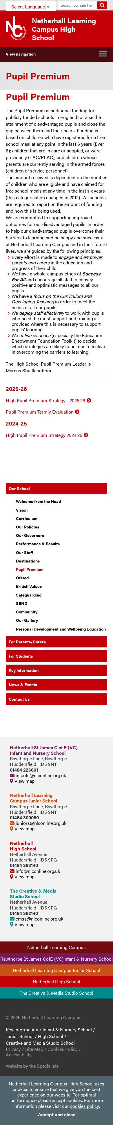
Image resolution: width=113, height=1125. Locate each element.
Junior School (20, 1036)
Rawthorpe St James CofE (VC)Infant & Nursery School (56, 958)
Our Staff (24, 552)
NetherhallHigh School (23, 846)
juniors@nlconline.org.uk (40, 823)
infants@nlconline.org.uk (40, 775)
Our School (19, 488)
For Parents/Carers (27, 642)
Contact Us (19, 699)
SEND (21, 603)
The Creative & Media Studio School (56, 992)
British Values (29, 586)
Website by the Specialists (32, 1065)
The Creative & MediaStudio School (33, 893)
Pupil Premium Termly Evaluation (40, 411)
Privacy (13, 1049)
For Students (21, 656)
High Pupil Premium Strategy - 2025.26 (45, 400)
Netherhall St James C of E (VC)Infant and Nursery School (44, 750)
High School (50, 1036)
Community (26, 612)
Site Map (34, 1049)
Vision (22, 510)
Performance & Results (38, 544)
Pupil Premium (29, 569)
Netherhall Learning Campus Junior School (56, 970)
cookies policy (84, 1106)
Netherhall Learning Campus (56, 947)
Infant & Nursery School (67, 1029)
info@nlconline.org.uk (37, 871)
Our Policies (27, 527)
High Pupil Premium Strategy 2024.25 (44, 435)
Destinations (28, 561)
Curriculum (26, 518)
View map (23, 780)
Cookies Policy (63, 1049)
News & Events (23, 684)
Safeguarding (28, 595)
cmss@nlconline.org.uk (38, 918)
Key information (22, 1029)
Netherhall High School (56, 981)
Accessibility (19, 1054)
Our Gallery (27, 620)
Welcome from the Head (38, 501)
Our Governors (30, 535)
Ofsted (22, 578)
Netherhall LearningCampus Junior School (33, 798)
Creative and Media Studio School (40, 1042)
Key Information (24, 670)
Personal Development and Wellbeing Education (61, 629)
